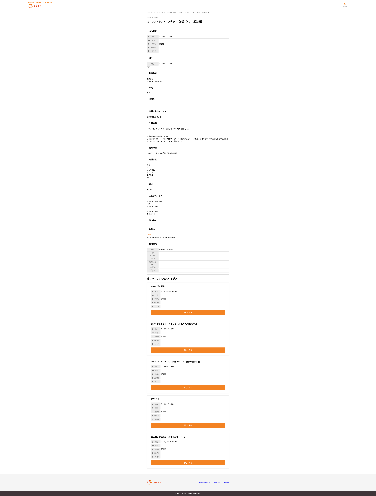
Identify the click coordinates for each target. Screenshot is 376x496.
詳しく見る (188, 312)
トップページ (150, 12)
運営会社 (226, 483)
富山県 (149, 234)
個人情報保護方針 (204, 483)
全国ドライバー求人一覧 (162, 12)
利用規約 (217, 483)
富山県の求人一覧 (175, 12)
